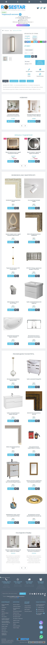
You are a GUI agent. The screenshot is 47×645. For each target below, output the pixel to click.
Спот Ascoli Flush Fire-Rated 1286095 (34, 201)
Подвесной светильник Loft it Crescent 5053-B (13, 268)
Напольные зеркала (16, 606)
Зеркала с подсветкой (23, 135)
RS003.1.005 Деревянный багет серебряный (34, 235)
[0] (38, 8)
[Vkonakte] (32, 593)
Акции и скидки (16, 627)
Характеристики (13, 81)
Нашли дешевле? (29, 49)
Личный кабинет (28, 605)
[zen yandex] (42, 593)
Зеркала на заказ (16, 620)
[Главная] (2, 30)
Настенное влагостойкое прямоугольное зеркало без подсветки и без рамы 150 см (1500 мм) (13, 115)
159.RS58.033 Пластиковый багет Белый (13, 201)
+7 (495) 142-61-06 (23, 16)
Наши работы (4, 616)
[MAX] (41, 623)
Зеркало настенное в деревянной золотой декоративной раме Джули (33, 481)
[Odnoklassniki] (36, 593)
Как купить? (30, 81)
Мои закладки (27, 609)
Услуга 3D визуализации (23, 25)
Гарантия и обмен (5, 613)
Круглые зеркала (16, 622)
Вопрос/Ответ (4, 628)
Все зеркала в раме (16, 616)
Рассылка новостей (28, 611)
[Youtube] (40, 593)
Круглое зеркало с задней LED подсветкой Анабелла (34, 153)
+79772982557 (27, 18)
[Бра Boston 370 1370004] (12, 44)
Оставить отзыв (35, 39)
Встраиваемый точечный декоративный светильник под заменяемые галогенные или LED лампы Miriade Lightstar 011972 (33, 515)
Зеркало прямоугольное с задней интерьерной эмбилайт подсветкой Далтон (13, 153)
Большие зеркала (16, 604)
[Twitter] (38, 593)
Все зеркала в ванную (17, 614)
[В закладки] (32, 56)
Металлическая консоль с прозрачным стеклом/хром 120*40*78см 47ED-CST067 (34, 336)
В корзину (11, 121)
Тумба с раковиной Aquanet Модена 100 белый (13, 413)
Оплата (3, 611)
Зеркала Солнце (16, 613)
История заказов (28, 607)
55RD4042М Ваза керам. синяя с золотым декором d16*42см (13, 515)
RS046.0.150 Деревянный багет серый (13, 447)
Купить (11, 161)
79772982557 (19, 18)
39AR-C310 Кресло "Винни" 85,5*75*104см (13, 302)
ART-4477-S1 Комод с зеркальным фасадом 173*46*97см (33, 268)
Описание (5, 81)
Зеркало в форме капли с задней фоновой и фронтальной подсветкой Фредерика (13, 235)
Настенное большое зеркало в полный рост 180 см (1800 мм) (34, 115)
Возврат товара (4, 626)
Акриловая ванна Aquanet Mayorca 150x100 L (13, 336)
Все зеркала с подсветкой (17, 618)
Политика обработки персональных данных (6, 622)
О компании (4, 607)
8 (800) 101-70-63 (23, 19)
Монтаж (3, 614)
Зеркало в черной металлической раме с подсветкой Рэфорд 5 (13, 550)
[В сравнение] (35, 56)
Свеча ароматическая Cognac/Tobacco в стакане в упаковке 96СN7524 (34, 447)
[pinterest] (45, 595)
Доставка (3, 609)
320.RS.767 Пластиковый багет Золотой (34, 413)
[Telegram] (41, 627)
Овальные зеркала (16, 625)
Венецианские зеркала (17, 611)
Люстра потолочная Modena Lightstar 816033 (13, 379)
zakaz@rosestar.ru (23, 20)
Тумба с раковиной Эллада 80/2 (34, 379)
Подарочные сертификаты (4, 634)
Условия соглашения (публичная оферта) (5, 619)
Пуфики (14, 624)
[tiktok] (45, 593)
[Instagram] (30, 593)
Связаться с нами (5, 624)
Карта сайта (4, 629)
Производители (4, 631)
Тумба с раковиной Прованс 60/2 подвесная (34, 302)
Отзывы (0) (22, 81)
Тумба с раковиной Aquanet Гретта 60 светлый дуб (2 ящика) (13, 481)
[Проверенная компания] (5, 577)
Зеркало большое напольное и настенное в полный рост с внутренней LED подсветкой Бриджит (34, 550)
